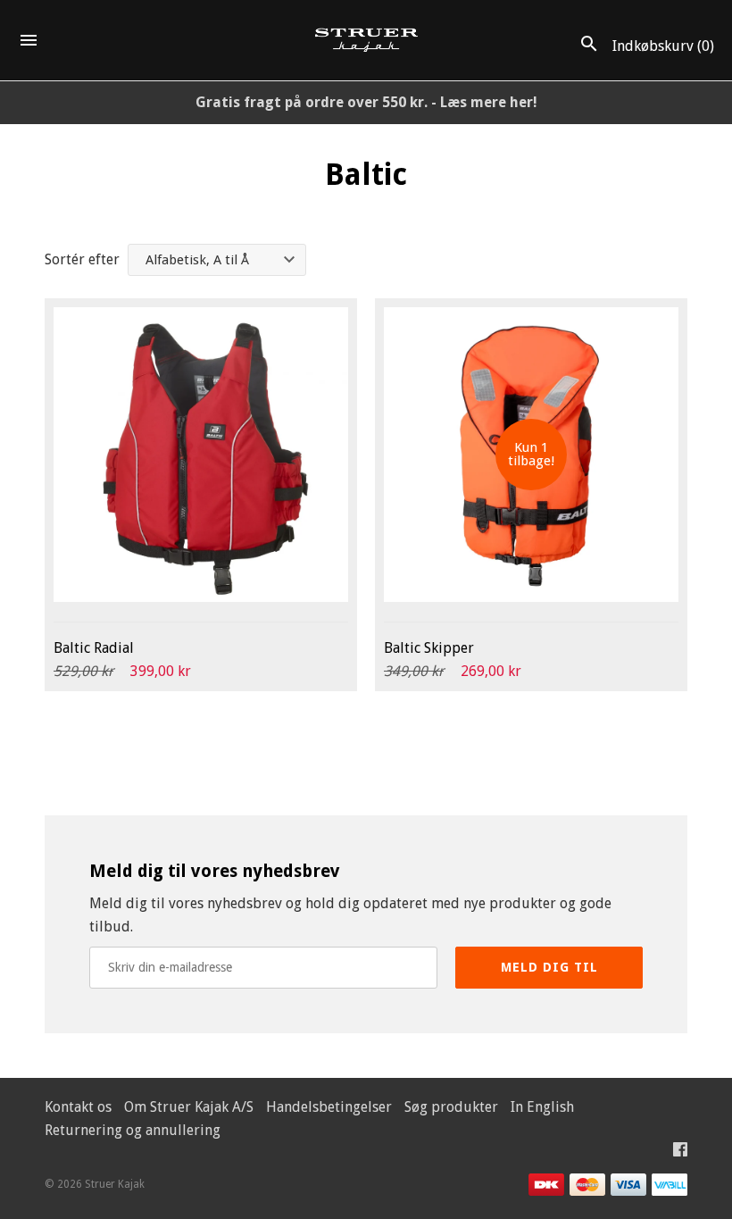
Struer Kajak (115, 1184)
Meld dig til (549, 967)
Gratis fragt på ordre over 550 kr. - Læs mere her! (366, 102)
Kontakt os (78, 1106)
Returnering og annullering (132, 1130)
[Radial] (201, 454)
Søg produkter (451, 1106)
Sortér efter (82, 259)
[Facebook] (680, 1153)
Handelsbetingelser (329, 1106)
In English (542, 1106)
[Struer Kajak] (366, 41)
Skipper (429, 647)
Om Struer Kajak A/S (189, 1106)
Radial (94, 647)
